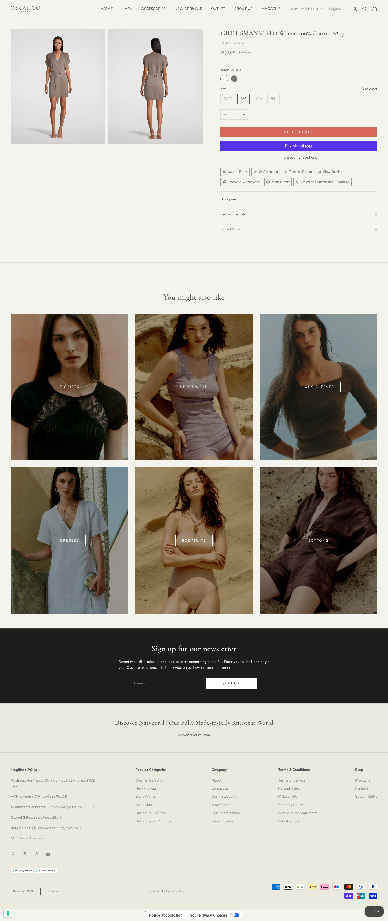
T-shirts (69, 387)
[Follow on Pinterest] (36, 854)
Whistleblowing (291, 821)
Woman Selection (149, 780)
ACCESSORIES (153, 8)
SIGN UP (231, 683)
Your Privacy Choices (208, 915)
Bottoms (318, 540)
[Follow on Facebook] (13, 854)
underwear (194, 387)
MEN (128, 8)
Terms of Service (291, 780)
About (217, 780)
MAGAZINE (271, 8)
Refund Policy (289, 788)
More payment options (298, 157)
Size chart (369, 88)
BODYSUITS (194, 540)
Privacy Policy (23, 870)
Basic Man (143, 804)
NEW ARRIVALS (188, 8)
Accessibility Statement (297, 812)
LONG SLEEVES (318, 387)
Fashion (361, 788)
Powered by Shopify (176, 891)
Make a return (289, 796)
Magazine (362, 780)
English (335, 9)
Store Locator (223, 821)
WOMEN (108, 8)
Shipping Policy (290, 804)
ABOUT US (243, 8)
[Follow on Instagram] (24, 854)
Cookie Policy (47, 870)
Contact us (220, 788)
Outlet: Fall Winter (150, 812)
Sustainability (366, 796)
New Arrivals (146, 788)
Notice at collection (166, 915)
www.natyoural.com (194, 735)
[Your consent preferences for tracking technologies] (8, 913)
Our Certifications (226, 812)
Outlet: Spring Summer (154, 821)
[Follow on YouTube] (48, 854)
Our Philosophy (224, 796)
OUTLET (218, 8)
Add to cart (298, 132)
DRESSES (69, 540)
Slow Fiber (220, 804)
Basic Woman (146, 796)
